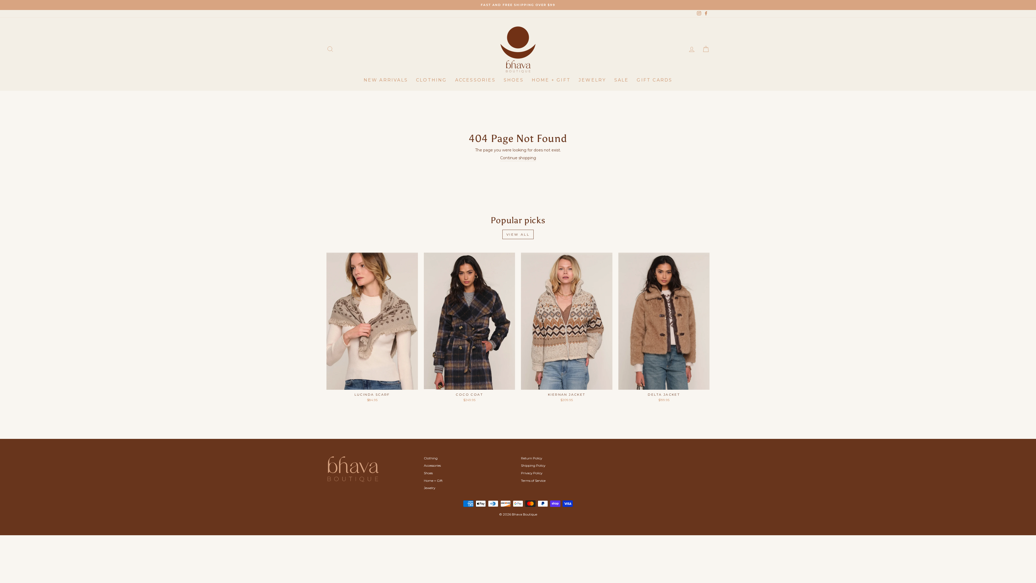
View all (518, 234)
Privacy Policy (531, 473)
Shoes (514, 80)
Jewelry (592, 80)
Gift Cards (654, 80)
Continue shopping (518, 157)
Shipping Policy (533, 465)
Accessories (475, 80)
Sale (621, 80)
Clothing (431, 80)
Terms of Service (533, 481)
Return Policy (531, 458)
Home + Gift (551, 80)
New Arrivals (386, 80)
